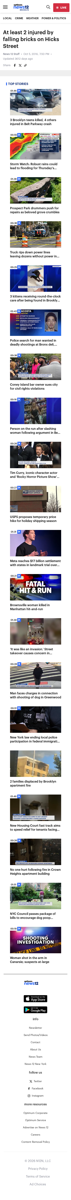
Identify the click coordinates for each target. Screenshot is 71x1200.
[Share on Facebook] (14, 65)
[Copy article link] (25, 65)
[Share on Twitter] (20, 65)
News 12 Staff (11, 54)
